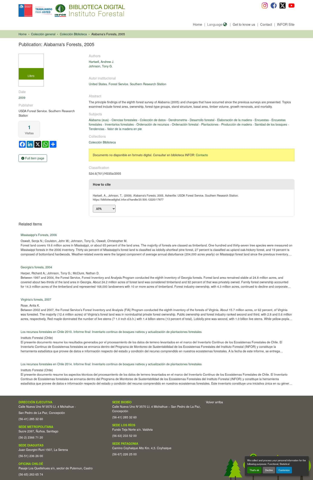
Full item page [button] (34, 158)
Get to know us (244, 24)
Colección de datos (153, 120)
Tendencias (97, 129)
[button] (53, 10)
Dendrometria (178, 120)
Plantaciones (210, 124)
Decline (269, 470)
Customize (284, 470)
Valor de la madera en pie (124, 129)
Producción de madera (237, 124)
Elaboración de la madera (235, 120)
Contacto (202, 155)
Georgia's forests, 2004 (36, 267)
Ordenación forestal (185, 124)
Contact (266, 24)
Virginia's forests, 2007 (36, 299)
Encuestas (262, 120)
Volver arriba (214, 402)
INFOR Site (285, 24)
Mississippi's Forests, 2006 (39, 235)
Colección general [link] (43, 34)
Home (197, 24)
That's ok (254, 470)
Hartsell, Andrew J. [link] (101, 61)
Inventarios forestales (120, 124)
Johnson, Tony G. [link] (101, 66)
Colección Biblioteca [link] (73, 34)
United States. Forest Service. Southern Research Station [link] (127, 84)
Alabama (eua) (99, 120)
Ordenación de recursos (153, 124)
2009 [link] (22, 97)
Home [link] (23, 34)
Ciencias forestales (125, 120)
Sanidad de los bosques (271, 124)
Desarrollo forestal (202, 120)
